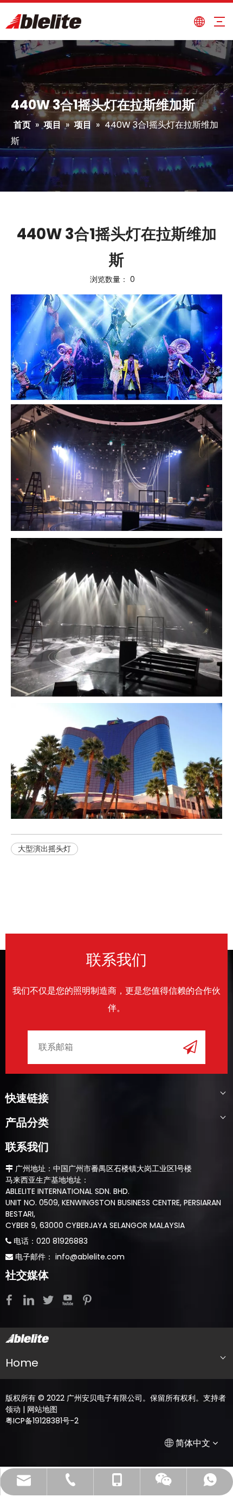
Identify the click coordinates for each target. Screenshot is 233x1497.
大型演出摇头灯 (44, 848)
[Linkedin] (30, 1299)
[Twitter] (49, 1299)
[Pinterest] (87, 1299)
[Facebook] (10, 1299)
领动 (13, 1409)
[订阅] (190, 1046)
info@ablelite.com (90, 1256)
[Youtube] (69, 1299)
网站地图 (42, 1409)
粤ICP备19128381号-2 (42, 1420)
